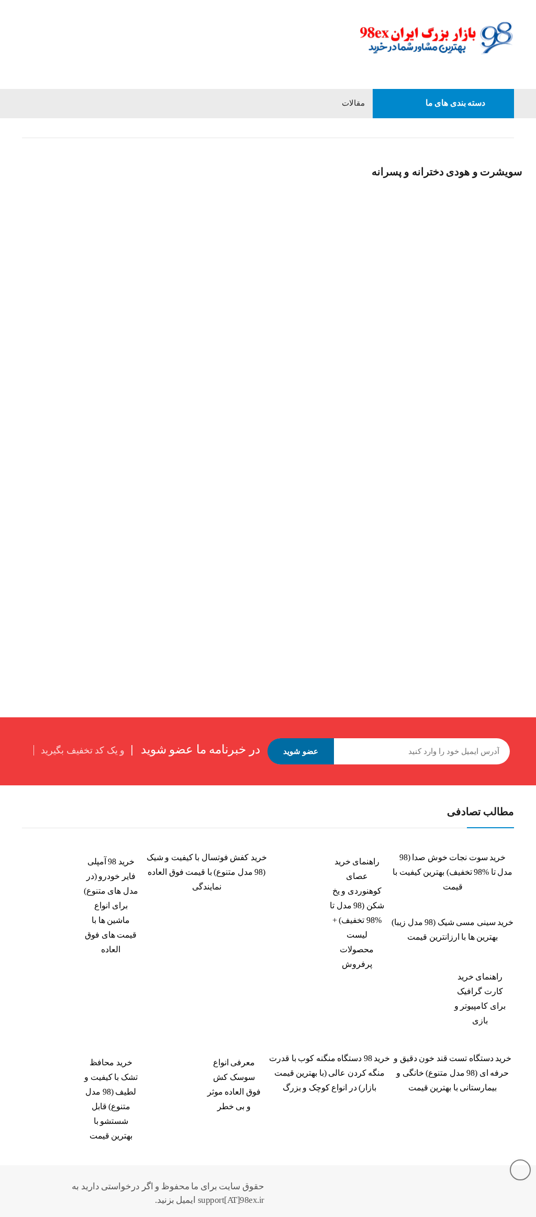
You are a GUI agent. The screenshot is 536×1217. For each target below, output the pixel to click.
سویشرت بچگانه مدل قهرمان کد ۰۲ (423, 322)
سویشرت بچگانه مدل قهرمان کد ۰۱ (248, 322)
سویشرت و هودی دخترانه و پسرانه (67, 299)
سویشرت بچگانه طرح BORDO (65, 313)
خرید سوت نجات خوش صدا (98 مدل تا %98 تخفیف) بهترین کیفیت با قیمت (452, 872)
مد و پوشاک (469, 128)
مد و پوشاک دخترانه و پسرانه (358, 128)
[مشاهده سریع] (28, 150)
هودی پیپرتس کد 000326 (55, 570)
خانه (507, 128)
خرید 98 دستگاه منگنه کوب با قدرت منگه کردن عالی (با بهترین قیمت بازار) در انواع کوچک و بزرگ (329, 1073)
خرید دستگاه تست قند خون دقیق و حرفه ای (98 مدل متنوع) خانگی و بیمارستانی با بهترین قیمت (452, 1073)
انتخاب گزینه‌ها (30, 342)
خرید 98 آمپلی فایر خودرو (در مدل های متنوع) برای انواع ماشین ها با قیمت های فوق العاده (111, 905)
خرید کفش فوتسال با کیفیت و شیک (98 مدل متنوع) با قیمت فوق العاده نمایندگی (207, 872)
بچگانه (426, 128)
